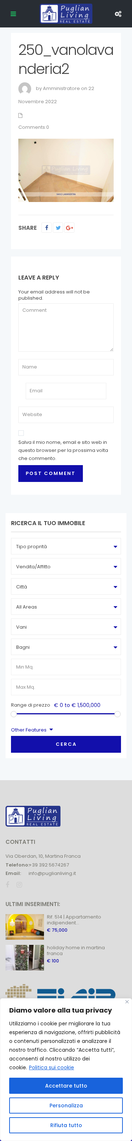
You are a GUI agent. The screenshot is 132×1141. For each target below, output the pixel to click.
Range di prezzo (30, 705)
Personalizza (66, 1105)
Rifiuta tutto (66, 1125)
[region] (66, 1069)
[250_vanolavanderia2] (66, 170)
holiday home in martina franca (76, 950)
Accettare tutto (66, 1085)
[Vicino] (127, 1001)
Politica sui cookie (51, 1067)
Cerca (66, 744)
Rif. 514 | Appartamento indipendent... (74, 920)
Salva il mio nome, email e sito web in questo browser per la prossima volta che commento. (63, 450)
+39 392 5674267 (49, 864)
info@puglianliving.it (52, 873)
